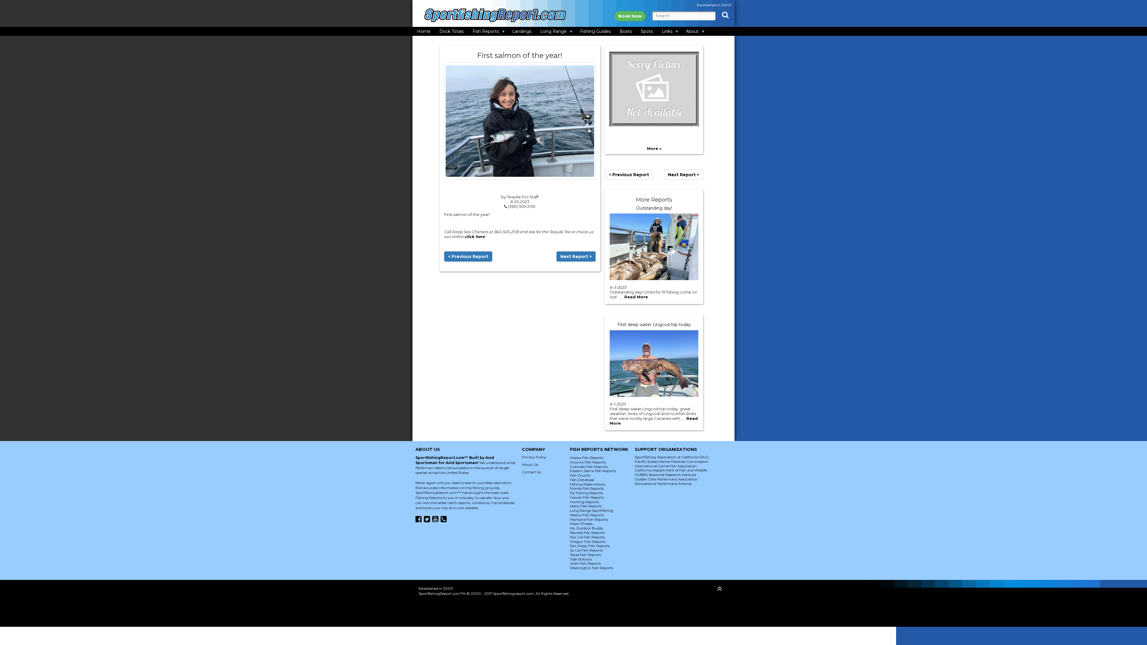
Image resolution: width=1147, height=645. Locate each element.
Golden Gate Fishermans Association (666, 479)
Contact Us (531, 472)
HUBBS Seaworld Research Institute (665, 474)
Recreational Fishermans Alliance (663, 483)
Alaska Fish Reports (586, 457)
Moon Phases (581, 523)
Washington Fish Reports (591, 568)
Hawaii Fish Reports (587, 497)
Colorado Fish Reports (589, 466)
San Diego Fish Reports (590, 545)
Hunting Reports (584, 502)
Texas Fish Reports (585, 554)
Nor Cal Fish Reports (587, 537)
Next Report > (576, 256)
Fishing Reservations (587, 484)
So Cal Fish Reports (586, 550)
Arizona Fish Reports (588, 462)
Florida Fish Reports (587, 488)
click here (474, 236)
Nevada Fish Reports (587, 532)
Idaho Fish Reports (586, 506)
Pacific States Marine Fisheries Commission (671, 461)
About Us (530, 464)
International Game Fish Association (666, 466)
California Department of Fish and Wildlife (671, 470)
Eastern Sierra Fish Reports (593, 471)
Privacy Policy (534, 457)
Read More (636, 296)
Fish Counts (580, 475)
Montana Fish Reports (589, 519)
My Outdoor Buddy (586, 528)
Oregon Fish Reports (587, 541)
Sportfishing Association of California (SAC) (672, 457)
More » (654, 148)
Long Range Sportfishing (591, 510)
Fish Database (582, 479)
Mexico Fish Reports (587, 515)
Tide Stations (581, 559)
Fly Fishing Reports (586, 493)
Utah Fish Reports (585, 563)
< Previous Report (468, 256)
